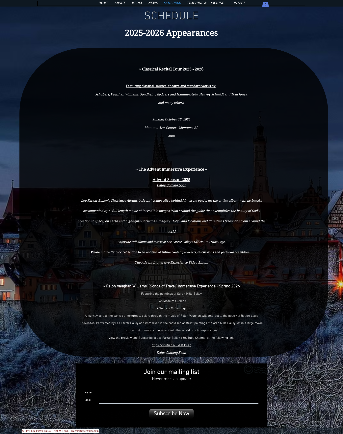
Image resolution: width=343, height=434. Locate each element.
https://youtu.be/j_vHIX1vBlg (171, 345)
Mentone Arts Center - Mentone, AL (171, 128)
